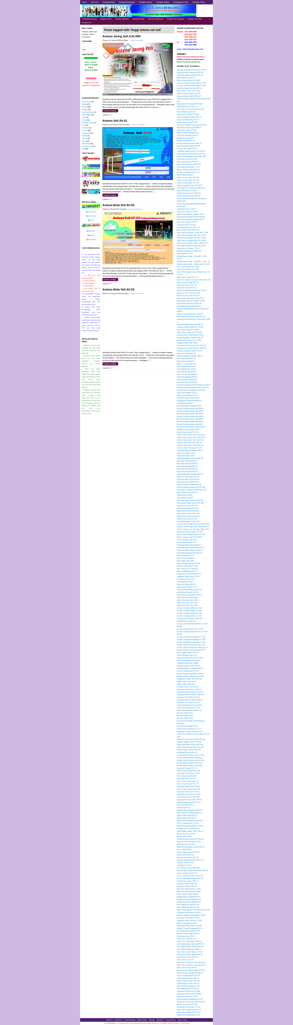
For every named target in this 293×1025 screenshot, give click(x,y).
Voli (111, 115)
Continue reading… (110, 111)
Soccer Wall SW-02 (184, 849)
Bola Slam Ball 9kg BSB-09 (187, 374)
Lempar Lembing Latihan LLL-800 (189, 616)
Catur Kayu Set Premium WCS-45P (190, 109)
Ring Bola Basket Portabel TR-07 (189, 406)
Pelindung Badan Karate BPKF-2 (189, 545)
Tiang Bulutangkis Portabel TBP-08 (190, 458)
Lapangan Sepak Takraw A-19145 (189, 920)
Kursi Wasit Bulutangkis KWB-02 (189, 949)
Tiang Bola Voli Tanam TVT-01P (188, 794)
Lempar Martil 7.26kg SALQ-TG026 (190, 335)
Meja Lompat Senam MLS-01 (188, 857)
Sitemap (151, 1020)
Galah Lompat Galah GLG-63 (188, 180)
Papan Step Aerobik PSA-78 (187, 471)
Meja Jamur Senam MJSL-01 (188, 277)
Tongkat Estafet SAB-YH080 (187, 663)
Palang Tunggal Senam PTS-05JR (189, 185)
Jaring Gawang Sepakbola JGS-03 (190, 999)
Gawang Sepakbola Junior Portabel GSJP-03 (194, 385)
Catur (84, 117)
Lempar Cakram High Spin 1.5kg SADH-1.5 (193, 526)
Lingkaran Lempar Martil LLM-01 (189, 574)
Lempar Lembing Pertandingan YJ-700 (191, 639)
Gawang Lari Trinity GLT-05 (187, 506)
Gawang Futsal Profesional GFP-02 (190, 72)
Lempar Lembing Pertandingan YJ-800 (191, 642)
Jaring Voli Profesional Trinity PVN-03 (191, 1002)
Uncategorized (87, 146)
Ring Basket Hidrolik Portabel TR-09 (190, 219)
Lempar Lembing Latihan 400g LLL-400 (191, 86)
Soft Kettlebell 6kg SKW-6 (186, 369)
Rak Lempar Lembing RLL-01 (188, 781)
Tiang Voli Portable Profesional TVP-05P (192, 125)
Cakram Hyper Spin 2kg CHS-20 (189, 448)
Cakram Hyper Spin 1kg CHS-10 (189, 442)
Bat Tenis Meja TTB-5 (185, 713)
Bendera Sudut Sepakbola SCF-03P (190, 676)
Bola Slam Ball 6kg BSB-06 (187, 461)
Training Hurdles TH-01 (185, 863)
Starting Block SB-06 (184, 495)
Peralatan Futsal (199, 2)
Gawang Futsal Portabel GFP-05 (189, 484)
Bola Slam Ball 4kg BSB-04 (187, 466)
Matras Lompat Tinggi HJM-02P (189, 93)
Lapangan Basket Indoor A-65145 (189, 926)
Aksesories (86, 102)
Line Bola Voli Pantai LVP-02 (187, 135)
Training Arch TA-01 (184, 865)
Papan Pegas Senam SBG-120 (188, 981)
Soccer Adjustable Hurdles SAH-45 (190, 878)
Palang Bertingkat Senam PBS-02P (190, 744)
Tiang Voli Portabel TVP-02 (187, 768)
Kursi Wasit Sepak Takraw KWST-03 (190, 944)
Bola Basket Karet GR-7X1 (187, 285)
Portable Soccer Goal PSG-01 (188, 828)
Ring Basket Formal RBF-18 (187, 957)
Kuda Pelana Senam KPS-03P (188, 797)
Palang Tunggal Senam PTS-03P (189, 742)
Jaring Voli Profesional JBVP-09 (189, 193)
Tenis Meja (86, 144)
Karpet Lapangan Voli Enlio (187, 923)
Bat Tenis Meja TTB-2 (185, 718)
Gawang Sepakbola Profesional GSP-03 (192, 70)
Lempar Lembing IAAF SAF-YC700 (190, 629)
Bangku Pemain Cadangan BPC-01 (190, 928)
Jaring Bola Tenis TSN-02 (186, 225)
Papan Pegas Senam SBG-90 (188, 983)
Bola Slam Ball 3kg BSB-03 (187, 469)
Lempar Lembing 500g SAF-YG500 (190, 327)
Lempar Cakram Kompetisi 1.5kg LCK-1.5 (192, 647)
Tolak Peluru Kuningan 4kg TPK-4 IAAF (191, 240)
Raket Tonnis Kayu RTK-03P (187, 432)
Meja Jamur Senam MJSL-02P (188, 91)
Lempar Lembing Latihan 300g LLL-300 (191, 83)
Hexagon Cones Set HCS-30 (187, 687)
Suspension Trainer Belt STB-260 (189, 679)
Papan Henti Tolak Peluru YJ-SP (189, 729)
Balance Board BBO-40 (185, 361)
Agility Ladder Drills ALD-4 (186, 684)
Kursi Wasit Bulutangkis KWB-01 (189, 306)
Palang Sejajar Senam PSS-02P (189, 750)
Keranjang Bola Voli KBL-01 (187, 752)
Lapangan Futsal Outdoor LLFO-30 (190, 692)
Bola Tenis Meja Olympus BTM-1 (189, 891)
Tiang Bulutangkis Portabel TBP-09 (190, 338)
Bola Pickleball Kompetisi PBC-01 (189, 143)
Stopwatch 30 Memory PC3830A (189, 994)
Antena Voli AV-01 (114, 120)
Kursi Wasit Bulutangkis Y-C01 (188, 167)
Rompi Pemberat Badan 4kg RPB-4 (190, 411)
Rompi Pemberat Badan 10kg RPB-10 (191, 427)
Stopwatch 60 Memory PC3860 (188, 991)
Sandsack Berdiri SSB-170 (187, 886)
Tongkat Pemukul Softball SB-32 (189, 902)
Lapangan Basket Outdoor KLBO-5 (190, 700)
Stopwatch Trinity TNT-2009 (187, 996)
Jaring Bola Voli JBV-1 (185, 403)
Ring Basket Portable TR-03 (187, 726)
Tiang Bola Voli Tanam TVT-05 (188, 248)
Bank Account (142, 1020)
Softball (84, 136)
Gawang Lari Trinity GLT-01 (187, 519)
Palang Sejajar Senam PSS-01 (188, 852)
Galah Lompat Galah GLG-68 (188, 177)
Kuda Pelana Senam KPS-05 (187, 592)
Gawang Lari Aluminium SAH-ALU (189, 618)
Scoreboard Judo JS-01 (186, 936)
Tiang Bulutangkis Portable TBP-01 (190, 75)
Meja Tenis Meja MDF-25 (186, 353)
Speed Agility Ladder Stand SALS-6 (190, 831)
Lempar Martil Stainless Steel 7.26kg (190, 755)
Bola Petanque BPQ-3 (185, 175)
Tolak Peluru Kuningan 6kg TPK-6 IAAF (191, 235)
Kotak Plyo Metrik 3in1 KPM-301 (189, 164)
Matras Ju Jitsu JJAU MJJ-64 (188, 296)
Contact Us (118, 1020)
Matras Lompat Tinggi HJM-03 (188, 933)
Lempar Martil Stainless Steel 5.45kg (190, 760)
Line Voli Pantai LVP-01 (185, 805)
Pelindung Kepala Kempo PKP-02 (189, 553)
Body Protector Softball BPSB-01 (189, 813)
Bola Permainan (88, 112)
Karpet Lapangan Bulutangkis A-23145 (191, 915)
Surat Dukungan (130, 1020)
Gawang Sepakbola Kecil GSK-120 (190, 860)
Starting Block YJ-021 (185, 254)
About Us (109, 1020)
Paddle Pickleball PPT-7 (186, 138)
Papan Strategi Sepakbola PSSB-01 (190, 826)
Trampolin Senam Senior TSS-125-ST (191, 151)
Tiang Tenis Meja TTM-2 (186, 453)
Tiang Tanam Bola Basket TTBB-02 (190, 314)
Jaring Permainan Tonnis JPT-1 (188, 398)
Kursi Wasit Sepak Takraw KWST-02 (190, 947)
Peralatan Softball (138, 19)
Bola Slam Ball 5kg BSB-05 (187, 464)
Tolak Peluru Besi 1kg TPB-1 (187, 605)
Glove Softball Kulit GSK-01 (187, 571)
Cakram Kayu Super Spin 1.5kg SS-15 (191, 437)
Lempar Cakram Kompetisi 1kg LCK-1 (191, 650)
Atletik (84, 104)
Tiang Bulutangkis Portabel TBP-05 (190, 668)
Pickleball (85, 128)
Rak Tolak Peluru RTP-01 (186, 779)
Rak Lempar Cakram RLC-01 (188, 784)
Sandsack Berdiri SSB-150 (187, 884)
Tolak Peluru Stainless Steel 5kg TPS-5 (191, 246)
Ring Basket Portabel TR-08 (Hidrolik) (191, 217)
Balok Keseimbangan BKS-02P (188, 771)
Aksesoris (95, 2)
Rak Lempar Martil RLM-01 (187, 776)
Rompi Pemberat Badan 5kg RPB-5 (190, 414)
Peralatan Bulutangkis (127, 2)
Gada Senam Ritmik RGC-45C (188, 513)
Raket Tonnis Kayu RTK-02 (187, 492)
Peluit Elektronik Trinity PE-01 (188, 989)
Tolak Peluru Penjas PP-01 (187, 968)
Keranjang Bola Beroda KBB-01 (188, 786)
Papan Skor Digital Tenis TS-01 (188, 1012)
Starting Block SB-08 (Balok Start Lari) (191, 154)
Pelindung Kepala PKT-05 (186, 358)
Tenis (84, 141)
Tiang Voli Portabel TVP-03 (187, 393)
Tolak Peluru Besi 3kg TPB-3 (187, 600)
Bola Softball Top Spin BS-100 (188, 907)
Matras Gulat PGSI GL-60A (187, 1004)
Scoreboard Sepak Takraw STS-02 (190, 954)
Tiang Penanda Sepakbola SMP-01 (190, 973)
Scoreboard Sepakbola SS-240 (188, 708)
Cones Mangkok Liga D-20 (187, 655)
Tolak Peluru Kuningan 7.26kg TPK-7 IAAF (192, 232)
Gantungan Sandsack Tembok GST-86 (191, 490)
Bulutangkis (86, 115)
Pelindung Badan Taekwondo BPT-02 (190, 548)
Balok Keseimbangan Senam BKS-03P (191, 156)
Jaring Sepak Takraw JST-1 (187, 542)
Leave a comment (136, 40)
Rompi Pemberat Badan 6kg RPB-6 (190, 416)
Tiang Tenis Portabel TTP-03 (187, 395)
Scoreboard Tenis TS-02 (186, 579)
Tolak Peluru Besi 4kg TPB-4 (187, 597)
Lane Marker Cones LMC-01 (187, 881)
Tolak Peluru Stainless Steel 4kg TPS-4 (191, 965)
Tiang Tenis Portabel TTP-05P (188, 114)
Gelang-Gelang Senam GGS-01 (189, 666)
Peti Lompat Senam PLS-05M (188, 267)
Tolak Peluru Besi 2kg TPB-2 (187, 603)
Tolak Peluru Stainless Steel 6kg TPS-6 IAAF (193, 910)
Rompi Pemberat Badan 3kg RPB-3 (190, 408)
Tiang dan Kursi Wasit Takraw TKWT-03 (191, 348)
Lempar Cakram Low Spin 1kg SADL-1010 (193, 529)
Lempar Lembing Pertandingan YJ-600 (191, 637)
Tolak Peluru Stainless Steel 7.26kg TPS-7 (192, 243)
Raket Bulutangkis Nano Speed (188, 660)
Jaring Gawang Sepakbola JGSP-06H (191, 487)
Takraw (84, 138)
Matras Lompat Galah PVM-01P (189, 96)
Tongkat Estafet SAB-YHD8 (187, 343)
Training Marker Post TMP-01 (188, 978)
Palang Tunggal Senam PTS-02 (188, 563)
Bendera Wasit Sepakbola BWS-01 (190, 810)
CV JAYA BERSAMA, (110, 1023)
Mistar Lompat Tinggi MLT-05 (187, 282)
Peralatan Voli (86, 22)
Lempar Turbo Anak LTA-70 (187, 148)
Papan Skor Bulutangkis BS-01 (188, 1015)
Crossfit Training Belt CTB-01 (188, 671)
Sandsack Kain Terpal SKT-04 (188, 479)
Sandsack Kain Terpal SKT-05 (188, 477)
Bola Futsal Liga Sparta (185, 558)
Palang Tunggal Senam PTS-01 (188, 802)
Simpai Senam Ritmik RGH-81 (188, 516)
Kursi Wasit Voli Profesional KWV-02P (191, 188)
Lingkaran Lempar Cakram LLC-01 (190, 731)
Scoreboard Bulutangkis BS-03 (188, 931)
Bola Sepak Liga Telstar (185, 561)
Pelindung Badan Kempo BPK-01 (189, 710)
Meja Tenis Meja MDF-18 (186, 584)
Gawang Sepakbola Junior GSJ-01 (190, 351)
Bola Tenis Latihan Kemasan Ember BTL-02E (194, 280)
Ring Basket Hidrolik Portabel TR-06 (190, 214)
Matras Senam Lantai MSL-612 (188, 170)
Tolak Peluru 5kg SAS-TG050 (188, 330)
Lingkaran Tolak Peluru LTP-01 (188, 576)
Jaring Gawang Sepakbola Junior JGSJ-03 (193, 387)
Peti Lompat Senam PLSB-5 (187, 162)
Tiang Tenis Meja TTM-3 (186, 456)
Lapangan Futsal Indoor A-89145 (189, 912)
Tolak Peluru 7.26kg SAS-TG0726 (189, 332)
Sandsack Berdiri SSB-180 (187, 382)
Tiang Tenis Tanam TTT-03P (187, 212)
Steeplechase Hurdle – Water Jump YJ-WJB (193, 264)
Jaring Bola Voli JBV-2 (185, 582)
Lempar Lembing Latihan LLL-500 (189, 608)
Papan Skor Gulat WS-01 (186, 939)
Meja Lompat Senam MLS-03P (188, 789)
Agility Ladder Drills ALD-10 (187, 815)
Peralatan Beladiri (162, 2)
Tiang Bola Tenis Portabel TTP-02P (190, 532)
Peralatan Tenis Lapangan (175, 19)
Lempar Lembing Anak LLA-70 (188, 172)
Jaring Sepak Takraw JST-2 (187, 587)
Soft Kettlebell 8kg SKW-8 (186, 366)
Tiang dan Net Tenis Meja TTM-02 (189, 800)
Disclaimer (160, 1020)
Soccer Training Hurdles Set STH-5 (190, 876)
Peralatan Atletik (109, 2)
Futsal (84, 120)
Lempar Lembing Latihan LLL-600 (189, 610)
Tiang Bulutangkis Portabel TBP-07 (190, 450)
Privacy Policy (170, 1020)
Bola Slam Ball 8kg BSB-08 (187, 377)
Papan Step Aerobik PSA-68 (187, 508)
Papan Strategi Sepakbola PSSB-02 (190, 674)
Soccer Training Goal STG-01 (188, 823)
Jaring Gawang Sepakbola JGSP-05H (191, 390)
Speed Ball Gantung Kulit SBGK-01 (190, 821)
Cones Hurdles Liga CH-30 (187, 873)
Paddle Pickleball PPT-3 (186, 141)
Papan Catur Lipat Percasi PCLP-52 (190, 298)
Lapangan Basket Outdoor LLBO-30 (190, 695)
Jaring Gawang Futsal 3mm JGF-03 (190, 839)
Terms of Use (182, 1020)
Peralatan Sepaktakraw (155, 19)
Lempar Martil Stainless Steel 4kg (189, 765)
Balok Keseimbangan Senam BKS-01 (191, 847)
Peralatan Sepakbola (122, 19)
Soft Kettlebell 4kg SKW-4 (186, 372)
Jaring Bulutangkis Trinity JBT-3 (188, 521)
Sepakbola (86, 133)
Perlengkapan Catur (180, 2)
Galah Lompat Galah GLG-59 (188, 183)
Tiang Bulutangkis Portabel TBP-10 (190, 324)
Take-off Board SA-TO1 (185, 555)
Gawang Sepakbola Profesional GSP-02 (192, 290)
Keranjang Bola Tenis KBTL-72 (188, 227)
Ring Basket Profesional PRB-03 (189, 400)
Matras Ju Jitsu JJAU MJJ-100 (188, 293)
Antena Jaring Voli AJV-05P (121, 36)
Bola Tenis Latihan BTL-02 (186, 288)
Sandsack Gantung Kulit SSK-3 (188, 429)
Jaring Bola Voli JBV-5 (185, 498)
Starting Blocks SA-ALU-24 (187, 106)
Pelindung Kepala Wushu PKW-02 (189, 550)
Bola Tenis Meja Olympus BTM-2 (189, 889)
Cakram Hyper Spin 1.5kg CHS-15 (190, 445)
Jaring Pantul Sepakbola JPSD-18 (189, 595)
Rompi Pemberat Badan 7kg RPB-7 (190, 419)
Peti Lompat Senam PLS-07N (188, 269)
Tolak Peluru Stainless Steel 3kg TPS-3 (191, 962)
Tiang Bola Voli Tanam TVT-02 (188, 792)
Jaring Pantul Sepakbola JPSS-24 (189, 590)
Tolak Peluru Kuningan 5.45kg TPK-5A (191, 739)
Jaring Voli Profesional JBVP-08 (189, 196)
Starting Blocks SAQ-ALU (186, 621)
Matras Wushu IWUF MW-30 (188, 894)
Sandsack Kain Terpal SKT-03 (188, 482)
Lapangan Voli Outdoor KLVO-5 (188, 697)
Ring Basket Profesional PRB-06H (189, 104)
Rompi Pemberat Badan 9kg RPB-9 (190, 424)
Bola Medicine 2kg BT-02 (186, 112)
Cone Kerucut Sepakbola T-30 (188, 986)
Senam (84, 130)
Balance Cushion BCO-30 (186, 364)
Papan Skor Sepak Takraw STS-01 (190, 952)
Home (84, 2)
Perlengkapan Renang (89, 19)
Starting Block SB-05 (184, 836)
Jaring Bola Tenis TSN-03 (186, 209)
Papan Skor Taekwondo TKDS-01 (189, 941)
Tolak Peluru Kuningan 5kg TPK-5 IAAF (191, 238)
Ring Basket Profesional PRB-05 (189, 303)
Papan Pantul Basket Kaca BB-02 (189, 705)
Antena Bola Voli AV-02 (118, 289)
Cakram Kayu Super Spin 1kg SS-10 (190, 440)
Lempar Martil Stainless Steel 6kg (189, 758)
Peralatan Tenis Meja (195, 19)
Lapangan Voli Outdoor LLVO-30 (189, 689)
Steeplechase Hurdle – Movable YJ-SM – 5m (194, 261)
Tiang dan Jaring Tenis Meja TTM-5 (190, 658)
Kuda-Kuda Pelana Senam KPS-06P (190, 503)
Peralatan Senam (105, 19)
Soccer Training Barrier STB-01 (188, 975)
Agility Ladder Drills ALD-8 (186, 681)
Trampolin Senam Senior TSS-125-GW (191, 345)
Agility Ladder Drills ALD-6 (186, 818)
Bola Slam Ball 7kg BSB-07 (187, 380)
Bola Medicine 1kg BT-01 (186, 78)
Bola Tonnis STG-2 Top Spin (187, 568)
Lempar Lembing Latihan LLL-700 (189, 613)
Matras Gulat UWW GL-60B (187, 566)
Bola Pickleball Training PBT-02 (188, 146)
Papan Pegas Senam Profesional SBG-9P (192, 870)
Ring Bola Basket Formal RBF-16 (189, 88)
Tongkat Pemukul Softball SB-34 (189, 899)
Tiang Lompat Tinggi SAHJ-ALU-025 (190, 747)
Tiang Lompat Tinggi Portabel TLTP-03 (191, 534)
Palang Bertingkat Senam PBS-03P (190, 500)
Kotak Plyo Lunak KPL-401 (187, 159)
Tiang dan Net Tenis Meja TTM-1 (189, 842)
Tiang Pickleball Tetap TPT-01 (188, 120)
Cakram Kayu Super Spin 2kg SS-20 (190, 435)
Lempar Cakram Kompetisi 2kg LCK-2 (191, 645)
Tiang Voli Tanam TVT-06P (187, 190)
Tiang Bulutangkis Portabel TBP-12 (190, 356)
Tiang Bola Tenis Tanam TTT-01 (188, 773)
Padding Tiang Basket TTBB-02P (189, 251)
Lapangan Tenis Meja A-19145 (188, 918)
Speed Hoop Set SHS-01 (186, 834)
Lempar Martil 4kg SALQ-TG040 (189, 340)
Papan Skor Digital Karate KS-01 (189, 1010)
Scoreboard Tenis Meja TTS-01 (188, 1007)
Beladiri (84, 109)
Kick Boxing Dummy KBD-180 (188, 868)
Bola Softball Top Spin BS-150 (188, 905)
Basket (84, 107)
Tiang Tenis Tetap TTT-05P (187, 130)
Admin (126, 40)
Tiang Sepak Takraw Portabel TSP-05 (191, 301)
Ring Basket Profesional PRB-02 (189, 128)
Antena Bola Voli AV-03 (118, 205)
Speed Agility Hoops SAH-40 (187, 653)
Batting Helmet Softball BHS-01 (188, 897)
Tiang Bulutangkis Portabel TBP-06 (190, 474)
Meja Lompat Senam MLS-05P (188, 80)
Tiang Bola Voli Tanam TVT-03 (188, 702)
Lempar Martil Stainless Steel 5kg (189, 763)
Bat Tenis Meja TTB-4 (185, 716)
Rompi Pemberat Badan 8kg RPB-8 (190, 422)
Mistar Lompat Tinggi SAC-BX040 (189, 537)
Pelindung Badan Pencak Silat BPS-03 (191, 316)
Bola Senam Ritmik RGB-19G (188, 230)
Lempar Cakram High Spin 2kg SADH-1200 (193, 524)
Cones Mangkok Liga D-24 (187, 540)
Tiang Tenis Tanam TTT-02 (187, 222)
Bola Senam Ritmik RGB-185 (188, 511)
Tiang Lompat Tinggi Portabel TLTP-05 (191, 970)
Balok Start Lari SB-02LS (186, 844)
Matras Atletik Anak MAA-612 (188, 133)
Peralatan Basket (145, 2)
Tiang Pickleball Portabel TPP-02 (189, 117)
